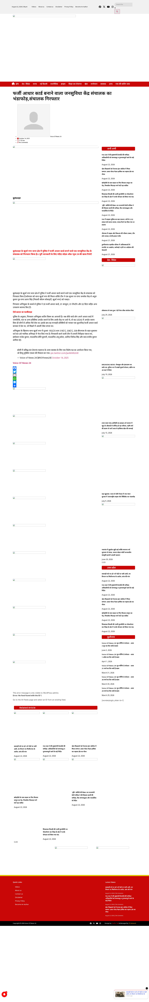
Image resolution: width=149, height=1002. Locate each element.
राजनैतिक (54, 84)
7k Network (132, 923)
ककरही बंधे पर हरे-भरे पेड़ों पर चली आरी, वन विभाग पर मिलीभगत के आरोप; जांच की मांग (25, 749)
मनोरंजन (94, 84)
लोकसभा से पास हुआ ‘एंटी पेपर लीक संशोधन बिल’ (118, 311)
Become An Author (81, 7)
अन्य (110, 84)
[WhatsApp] (55, 378)
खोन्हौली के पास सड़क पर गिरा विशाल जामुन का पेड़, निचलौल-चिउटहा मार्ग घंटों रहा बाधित (26, 800)
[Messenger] (55, 382)
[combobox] (123, 5)
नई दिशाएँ (43, 84)
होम (17, 84)
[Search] (117, 11)
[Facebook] (100, 7)
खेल (86, 84)
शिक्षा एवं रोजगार (75, 84)
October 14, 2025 (60, 358)
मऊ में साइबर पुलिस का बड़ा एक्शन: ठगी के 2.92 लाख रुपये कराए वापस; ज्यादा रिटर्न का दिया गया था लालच (118, 222)
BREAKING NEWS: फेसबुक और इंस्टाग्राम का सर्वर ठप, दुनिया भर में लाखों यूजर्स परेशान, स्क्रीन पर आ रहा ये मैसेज (118, 367)
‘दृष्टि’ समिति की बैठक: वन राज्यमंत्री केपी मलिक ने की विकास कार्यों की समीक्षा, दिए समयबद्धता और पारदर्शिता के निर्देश (118, 208)
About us (41, 7)
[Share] (55, 385)
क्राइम (63, 84)
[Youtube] (108, 7)
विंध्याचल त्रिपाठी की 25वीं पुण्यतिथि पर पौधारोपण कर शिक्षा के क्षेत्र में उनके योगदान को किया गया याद (55, 832)
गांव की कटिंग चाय (123, 84)
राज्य (35, 84)
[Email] (55, 375)
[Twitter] (55, 371)
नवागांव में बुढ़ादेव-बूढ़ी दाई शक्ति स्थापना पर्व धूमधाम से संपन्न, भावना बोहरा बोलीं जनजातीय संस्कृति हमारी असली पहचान (116, 552)
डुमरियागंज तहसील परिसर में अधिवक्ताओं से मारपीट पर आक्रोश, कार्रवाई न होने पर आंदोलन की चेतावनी (118, 247)
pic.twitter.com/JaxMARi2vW (65, 353)
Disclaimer (59, 7)
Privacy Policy (68, 7)
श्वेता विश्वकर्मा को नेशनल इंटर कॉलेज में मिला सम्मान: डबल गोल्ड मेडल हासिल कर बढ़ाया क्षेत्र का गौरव (84, 749)
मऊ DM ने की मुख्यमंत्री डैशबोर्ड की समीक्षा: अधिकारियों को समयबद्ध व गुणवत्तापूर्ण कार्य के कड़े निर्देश (54, 749)
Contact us (49, 7)
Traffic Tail (115, 923)
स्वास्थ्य (103, 84)
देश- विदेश (26, 84)
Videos (34, 7)
